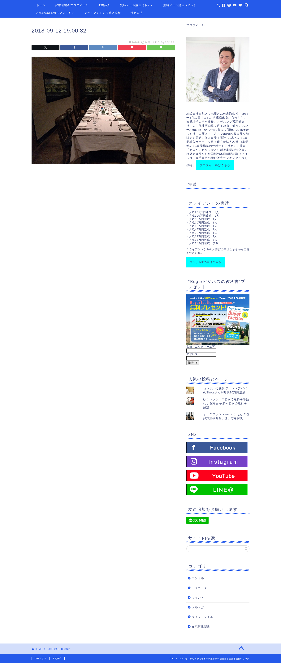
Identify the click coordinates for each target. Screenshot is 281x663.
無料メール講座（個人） (137, 5)
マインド (198, 597)
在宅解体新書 (201, 626)
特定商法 (137, 13)
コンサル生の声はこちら (205, 262)
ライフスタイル (202, 616)
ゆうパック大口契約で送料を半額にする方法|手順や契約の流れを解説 (226, 403)
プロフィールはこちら (215, 165)
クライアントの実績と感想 (102, 13)
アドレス (192, 354)
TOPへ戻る (40, 658)
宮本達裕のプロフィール (72, 5)
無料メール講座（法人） (180, 5)
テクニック (199, 588)
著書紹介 (104, 5)
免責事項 (57, 658)
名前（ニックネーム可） (202, 346)
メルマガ (198, 607)
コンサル (198, 578)
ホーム (40, 5)
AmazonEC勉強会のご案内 (55, 13)
